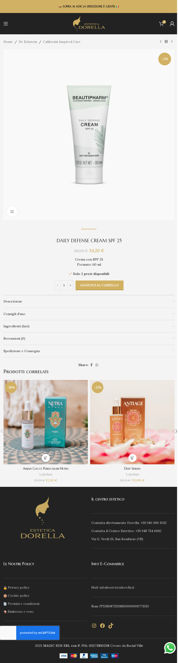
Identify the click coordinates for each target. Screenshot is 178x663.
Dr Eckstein (28, 42)
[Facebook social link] (91, 365)
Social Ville (135, 646)
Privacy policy (18, 587)
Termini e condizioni (23, 604)
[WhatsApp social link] (97, 365)
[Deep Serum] (132, 422)
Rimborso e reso (21, 611)
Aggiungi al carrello (99, 285)
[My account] (172, 23)
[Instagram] (94, 625)
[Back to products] (166, 42)
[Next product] (172, 42)
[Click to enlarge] (12, 211)
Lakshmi (45, 474)
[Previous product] (160, 42)
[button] (46, 458)
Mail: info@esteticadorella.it (112, 587)
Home (8, 42)
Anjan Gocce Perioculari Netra (46, 468)
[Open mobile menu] (5, 23)
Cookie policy (18, 595)
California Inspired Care (61, 42)
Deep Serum (132, 468)
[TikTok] (111, 625)
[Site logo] (89, 23)
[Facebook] (102, 625)
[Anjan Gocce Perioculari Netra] (45, 422)
